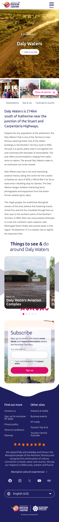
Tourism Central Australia (39, 434)
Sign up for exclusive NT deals (15, 417)
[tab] (23, 314)
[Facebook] (10, 480)
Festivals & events (45, 102)
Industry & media (39, 410)
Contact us (10, 410)
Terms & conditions (14, 429)
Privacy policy (11, 424)
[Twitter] (29, 480)
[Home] (11, 4)
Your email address (18, 349)
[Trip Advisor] (49, 480)
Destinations (12, 102)
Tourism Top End (39, 427)
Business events (39, 416)
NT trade (35, 421)
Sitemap (8, 435)
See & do (27, 102)
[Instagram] (20, 480)
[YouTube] (39, 480)
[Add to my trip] (43, 260)
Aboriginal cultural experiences (28, 471)
